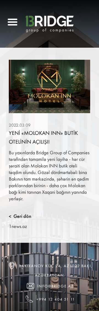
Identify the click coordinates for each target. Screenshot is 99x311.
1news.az (18, 226)
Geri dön (20, 216)
